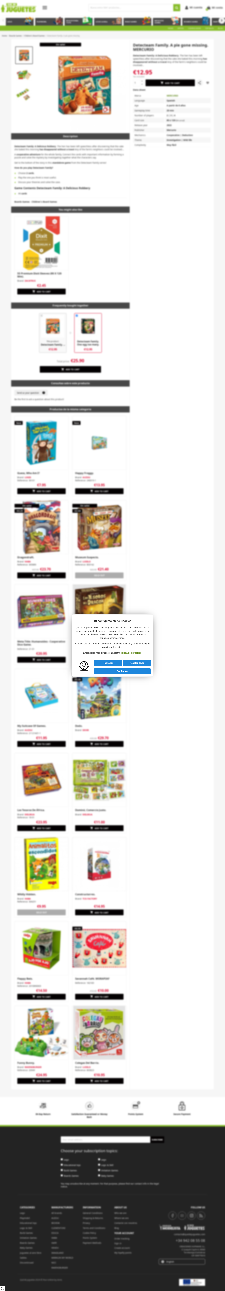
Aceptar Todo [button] (137, 663)
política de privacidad (130, 652)
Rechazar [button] (108, 663)
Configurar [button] (122, 671)
